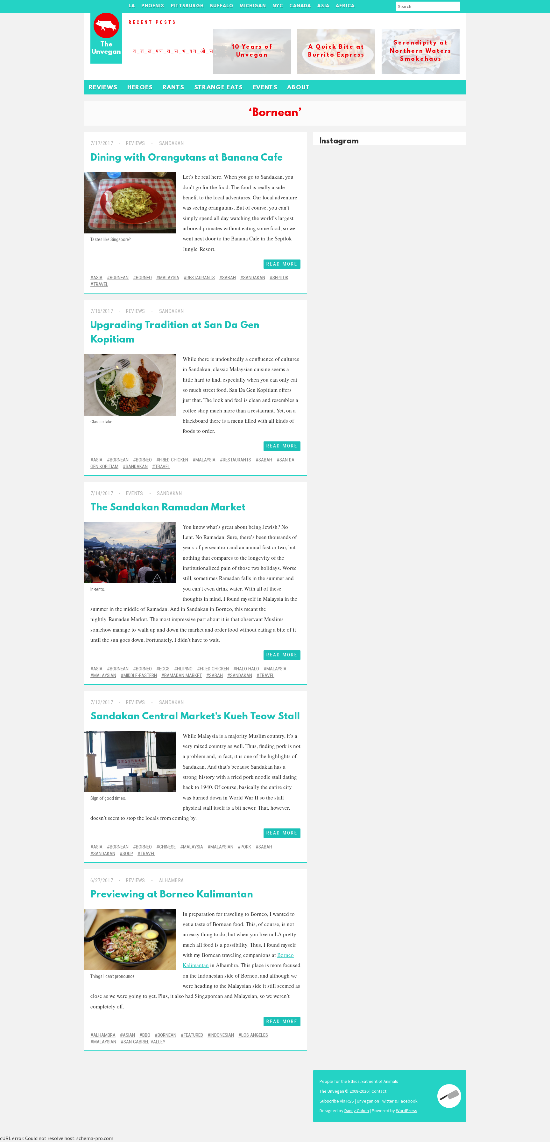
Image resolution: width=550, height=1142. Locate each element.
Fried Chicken (173, 460)
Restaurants (201, 277)
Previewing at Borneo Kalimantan (171, 895)
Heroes (140, 88)
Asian (129, 1035)
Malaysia (169, 277)
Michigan (253, 6)
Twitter (387, 1101)
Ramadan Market (183, 675)
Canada (300, 6)
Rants (174, 88)
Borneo (144, 277)
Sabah (229, 277)
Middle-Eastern (140, 675)
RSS (350, 1101)
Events (265, 88)
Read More (282, 264)
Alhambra (171, 880)
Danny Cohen (356, 1110)
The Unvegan (106, 48)
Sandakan (171, 143)
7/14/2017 (101, 493)
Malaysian (104, 675)
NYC (277, 6)
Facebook (408, 1101)
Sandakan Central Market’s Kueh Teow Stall (195, 717)
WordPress (406, 1110)
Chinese (167, 847)
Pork (246, 847)
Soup (128, 853)
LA (132, 6)
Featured (193, 1035)
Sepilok (280, 277)
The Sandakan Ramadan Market (167, 508)
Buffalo (221, 6)
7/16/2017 (101, 311)
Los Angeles (254, 1035)
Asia (323, 6)
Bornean (119, 277)
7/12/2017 (101, 702)
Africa (345, 6)
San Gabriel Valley (144, 1042)
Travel (100, 284)
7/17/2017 (101, 143)
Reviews (103, 88)
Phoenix (152, 6)
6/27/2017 (101, 880)
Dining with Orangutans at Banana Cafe (186, 158)
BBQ (146, 1035)
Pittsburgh (187, 6)
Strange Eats (218, 88)
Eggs (164, 669)
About (298, 88)
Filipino (185, 669)
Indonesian (222, 1035)
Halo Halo (247, 669)
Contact (378, 1091)
